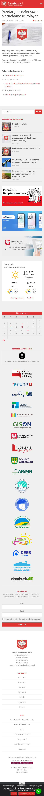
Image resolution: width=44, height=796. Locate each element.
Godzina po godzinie (18, 298)
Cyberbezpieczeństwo (22, 744)
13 (22, 327)
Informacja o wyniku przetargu (15, 95)
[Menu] (41, 4)
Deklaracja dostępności (22, 734)
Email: (22, 611)
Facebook (22, 749)
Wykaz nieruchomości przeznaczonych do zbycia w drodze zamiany (24, 138)
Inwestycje (22, 682)
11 (10, 327)
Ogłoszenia (22, 692)
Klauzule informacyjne (22, 724)
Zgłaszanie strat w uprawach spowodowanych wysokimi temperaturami (24, 173)
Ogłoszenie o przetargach (14, 75)
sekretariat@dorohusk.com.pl (24, 665)
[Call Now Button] (39, 791)
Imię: (22, 603)
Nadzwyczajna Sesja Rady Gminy (26, 148)
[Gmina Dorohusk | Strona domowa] (16, 4)
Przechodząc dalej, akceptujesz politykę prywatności (23, 619)
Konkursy (22, 687)
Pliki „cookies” (22, 739)
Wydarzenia (22, 702)
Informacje (22, 677)
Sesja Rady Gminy (19, 124)
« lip (3, 340)
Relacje (22, 697)
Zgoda (14, 794)
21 (28, 330)
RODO (22, 729)
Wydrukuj (38, 20)
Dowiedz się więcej (27, 794)
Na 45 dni (30, 298)
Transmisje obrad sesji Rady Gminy (22, 719)
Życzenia (22, 707)
